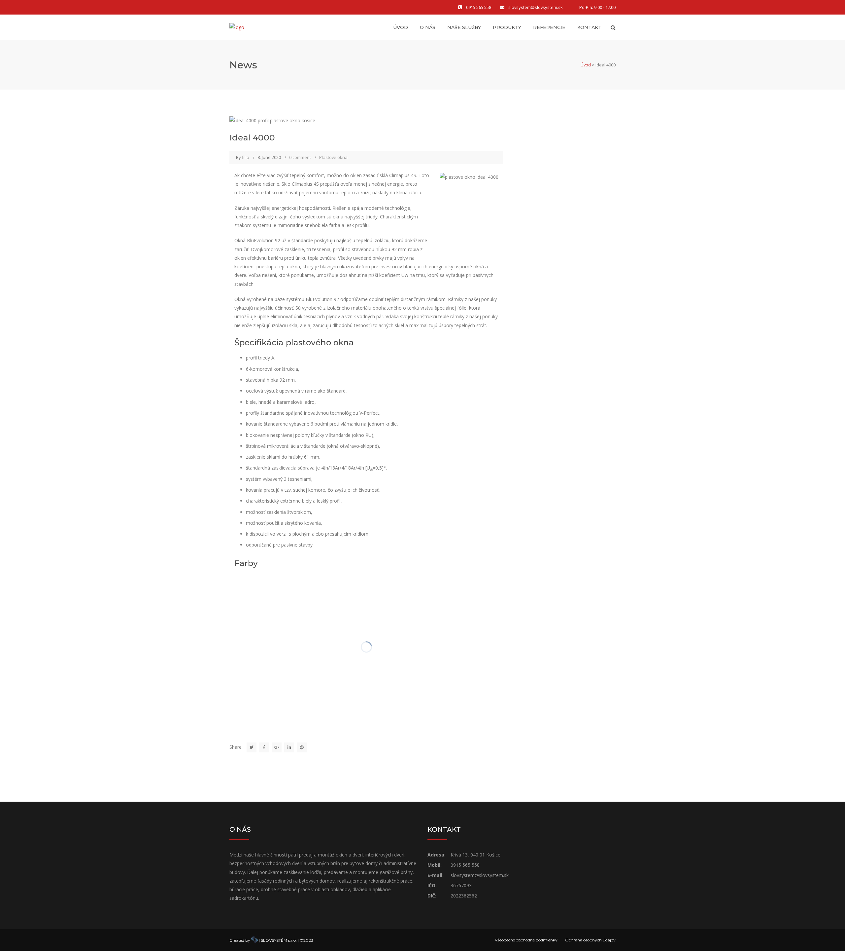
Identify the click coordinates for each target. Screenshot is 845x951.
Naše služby (464, 27)
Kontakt (589, 27)
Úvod (400, 27)
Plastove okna (333, 157)
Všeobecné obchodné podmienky (526, 939)
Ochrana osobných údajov (590, 939)
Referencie (549, 27)
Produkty (507, 27)
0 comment (300, 157)
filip (245, 157)
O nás (427, 27)
